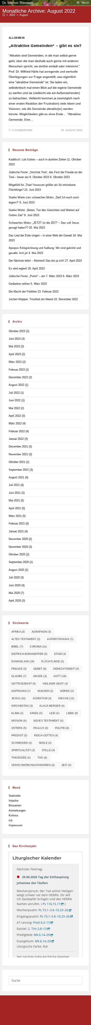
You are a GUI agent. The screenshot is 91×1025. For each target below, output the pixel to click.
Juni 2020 (15, 585)
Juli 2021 (14, 485)
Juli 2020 (14, 577)
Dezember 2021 (18, 446)
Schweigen (21, 742)
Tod (42, 757)
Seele (45, 742)
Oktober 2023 (17, 331)
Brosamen (15, 805)
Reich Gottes (46, 735)
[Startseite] (3, 15)
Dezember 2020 (18, 539)
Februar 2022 (17, 431)
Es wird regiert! (18, 268)
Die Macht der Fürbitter (23, 291)
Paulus (40, 728)
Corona (38, 646)
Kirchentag (22, 705)
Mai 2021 (14, 500)
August (23, 15)
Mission (19, 720)
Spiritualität (23, 750)
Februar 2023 (17, 369)
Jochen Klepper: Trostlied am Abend (31, 299)
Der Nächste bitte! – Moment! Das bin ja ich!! (36, 260)
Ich (10, 820)
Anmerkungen (17, 810)
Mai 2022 (14, 408)
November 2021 (18, 454)
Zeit (66, 765)
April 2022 (15, 415)
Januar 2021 (16, 531)
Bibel (17, 646)
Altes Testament (25, 639)
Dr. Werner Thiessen (17, 3)
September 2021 (19, 469)
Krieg (36, 713)
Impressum (15, 825)
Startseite (15, 795)
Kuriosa (13, 815)
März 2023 (15, 361)
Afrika (18, 631)
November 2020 (18, 546)
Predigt (19, 735)
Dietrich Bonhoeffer (29, 654)
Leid (54, 713)
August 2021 (16, 477)
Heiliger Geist (55, 683)
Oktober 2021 (17, 462)
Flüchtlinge (52, 661)
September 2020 (19, 562)
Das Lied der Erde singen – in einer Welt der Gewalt (40, 235)
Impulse (13, 800)
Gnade (40, 676)
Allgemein (17, 37)
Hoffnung (21, 691)
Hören (67, 691)
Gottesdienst (23, 683)
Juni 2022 (15, 400)
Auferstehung (60, 639)
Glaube (18, 676)
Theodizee (21, 757)
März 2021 (15, 515)
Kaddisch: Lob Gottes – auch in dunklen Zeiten (37, 159)
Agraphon (41, 631)
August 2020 (16, 569)
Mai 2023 (14, 346)
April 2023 (15, 354)
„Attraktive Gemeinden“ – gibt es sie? (45, 46)
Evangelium (22, 661)
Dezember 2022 (18, 377)
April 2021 (15, 508)
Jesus (18, 698)
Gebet (40, 668)
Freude (19, 668)
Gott (60, 676)
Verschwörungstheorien (33, 765)
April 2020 (15, 600)
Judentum (42, 698)
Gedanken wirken (19, 283)
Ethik (60, 654)
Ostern (19, 728)
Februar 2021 (17, 523)
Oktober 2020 (17, 554)
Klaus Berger (52, 705)
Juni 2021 (15, 492)
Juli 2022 (14, 392)
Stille (48, 750)
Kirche (66, 698)
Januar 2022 (16, 438)
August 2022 (16, 384)
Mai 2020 (14, 593)
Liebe (72, 713)
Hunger (45, 691)
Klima (17, 713)
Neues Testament (48, 720)
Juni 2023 (15, 338)
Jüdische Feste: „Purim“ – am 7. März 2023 (35, 276)
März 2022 (15, 423)
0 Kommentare (22, 130)
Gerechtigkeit (66, 668)
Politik (62, 728)
